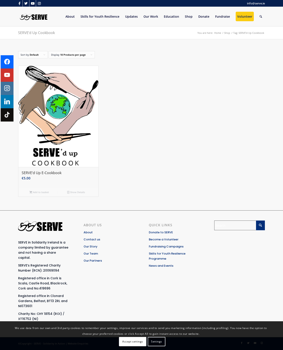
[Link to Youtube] (32, 3)
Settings (156, 341)
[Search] (261, 16)
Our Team (91, 253)
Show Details (77, 192)
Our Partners (93, 261)
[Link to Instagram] (39, 3)
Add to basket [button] (40, 192)
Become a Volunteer (163, 239)
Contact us (92, 239)
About (88, 232)
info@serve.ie (256, 3)
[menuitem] (70, 16)
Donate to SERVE (161, 232)
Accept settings (132, 341)
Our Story (91, 246)
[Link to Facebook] (19, 3)
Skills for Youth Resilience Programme (167, 256)
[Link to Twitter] (26, 3)
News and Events (161, 266)
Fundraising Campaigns (166, 246)
